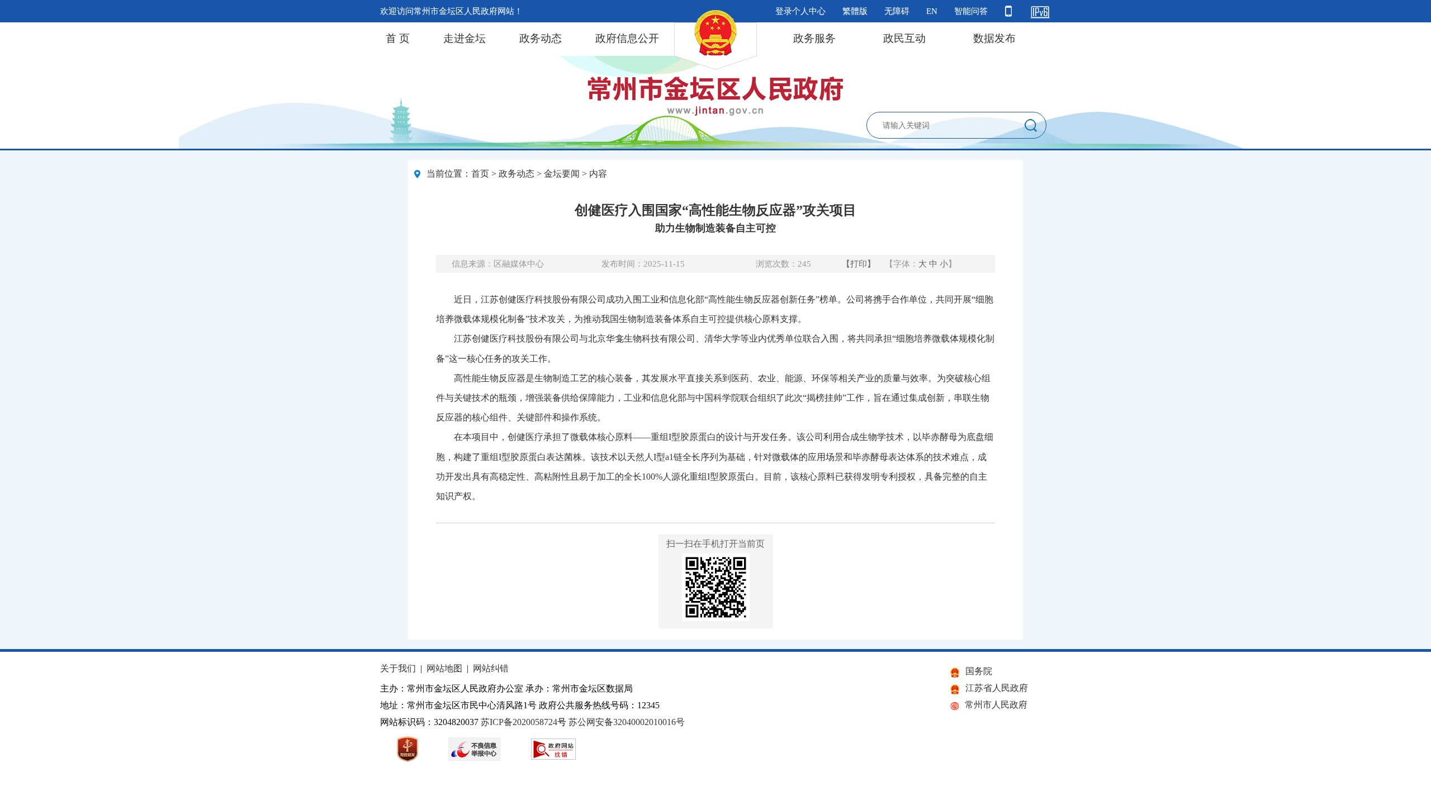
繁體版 (855, 11)
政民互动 (904, 38)
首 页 (398, 38)
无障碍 (896, 11)
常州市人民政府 (996, 704)
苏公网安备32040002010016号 (626, 722)
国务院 (978, 671)
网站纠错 (491, 668)
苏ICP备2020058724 (519, 722)
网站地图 (444, 668)
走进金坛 (464, 38)
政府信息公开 (627, 38)
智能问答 (971, 11)
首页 (480, 173)
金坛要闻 (562, 173)
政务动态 (540, 38)
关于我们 (398, 668)
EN (931, 11)
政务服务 (814, 38)
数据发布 (994, 38)
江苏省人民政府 (996, 688)
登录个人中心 (800, 11)
